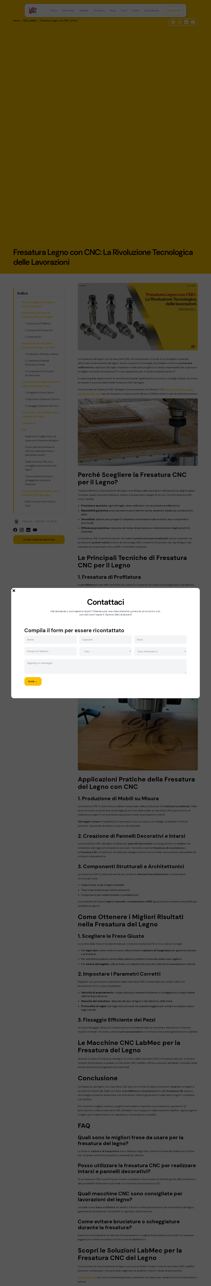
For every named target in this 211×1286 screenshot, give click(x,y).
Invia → (33, 681)
